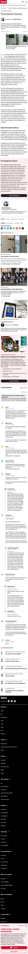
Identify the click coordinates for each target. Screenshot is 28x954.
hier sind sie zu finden (20, 400)
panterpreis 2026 (5, 799)
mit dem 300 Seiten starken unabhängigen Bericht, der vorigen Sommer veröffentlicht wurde (12, 90)
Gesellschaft (4, 717)
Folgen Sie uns (4, 701)
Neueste (21, 387)
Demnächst (3, 855)
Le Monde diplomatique (6, 885)
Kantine (2, 902)
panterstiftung (4, 796)
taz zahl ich (3, 789)
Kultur (2, 720)
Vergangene (4, 865)
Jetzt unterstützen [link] (14, 195)
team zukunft (4, 835)
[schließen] (26, 925)
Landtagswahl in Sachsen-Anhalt (9, 747)
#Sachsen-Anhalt (14, 219)
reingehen (3, 825)
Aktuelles (3, 760)
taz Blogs (3, 878)
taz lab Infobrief (4, 845)
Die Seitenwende (5, 766)
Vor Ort (2, 858)
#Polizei (7, 219)
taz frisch (3, 839)
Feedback (3, 918)
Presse (2, 773)
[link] (4, 5)
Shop (2, 905)
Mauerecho (3, 819)
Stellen (2, 770)
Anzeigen (3, 908)
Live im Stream (4, 862)
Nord (2, 730)
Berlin (2, 727)
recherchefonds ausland (7, 793)
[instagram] (15, 701)
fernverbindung (4, 812)
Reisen (2, 898)
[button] (26, 2)
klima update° (4, 816)
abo (2, 783)
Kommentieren (10, 223)
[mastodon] (9, 701)
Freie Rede (3, 822)
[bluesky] (12, 701)
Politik (2, 711)
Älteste (25, 387)
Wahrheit (3, 733)
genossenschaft (5, 786)
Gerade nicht (21, 925)
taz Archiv (3, 888)
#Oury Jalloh (21, 219)
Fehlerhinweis (17, 223)
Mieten (2, 750)
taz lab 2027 (4, 868)
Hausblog (3, 763)
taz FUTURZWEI (4, 882)
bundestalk (3, 809)
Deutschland (3, 8)
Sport (2, 724)
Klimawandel (4, 743)
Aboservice (3, 921)
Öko (2, 714)
